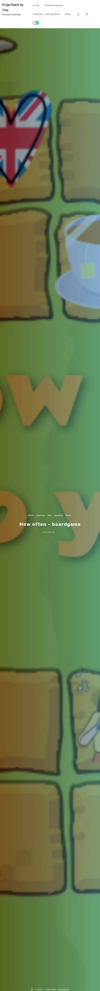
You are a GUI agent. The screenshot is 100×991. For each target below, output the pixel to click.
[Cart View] (79, 14)
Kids (49, 515)
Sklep (67, 14)
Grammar (40, 515)
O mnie (36, 5)
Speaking (58, 515)
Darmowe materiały (54, 5)
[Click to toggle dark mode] (35, 23)
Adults (31, 515)
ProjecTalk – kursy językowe (46, 14)
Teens (68, 515)
